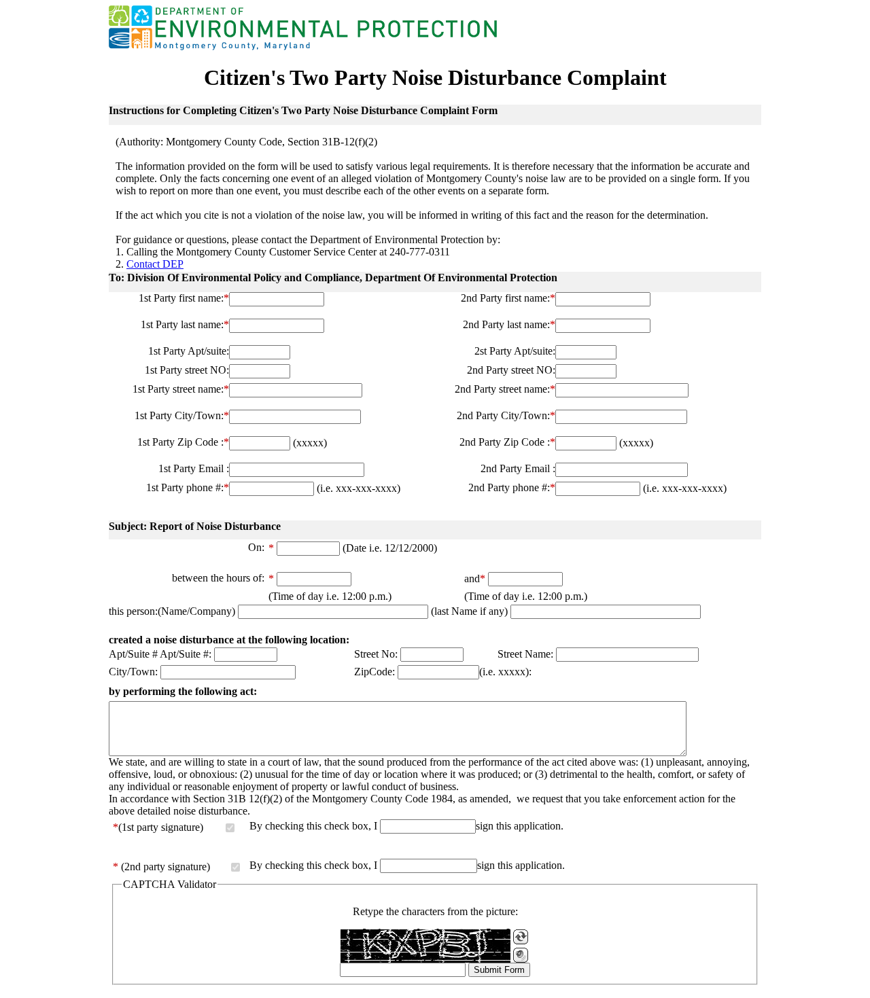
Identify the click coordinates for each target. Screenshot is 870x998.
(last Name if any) (470, 611)
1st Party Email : (193, 468)
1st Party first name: (184, 298)
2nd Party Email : (518, 468)
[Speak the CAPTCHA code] (520, 955)
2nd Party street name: (505, 389)
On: (256, 547)
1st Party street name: (181, 389)
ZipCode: (374, 671)
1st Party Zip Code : (183, 442)
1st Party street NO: (187, 370)
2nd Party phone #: (511, 487)
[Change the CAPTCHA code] (520, 936)
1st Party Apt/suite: (188, 351)
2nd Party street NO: (511, 370)
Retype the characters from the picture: (435, 911)
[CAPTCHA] (425, 946)
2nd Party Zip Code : (507, 442)
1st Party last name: (185, 324)
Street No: (376, 654)
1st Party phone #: (187, 487)
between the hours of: (218, 578)
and (474, 578)
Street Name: (525, 654)
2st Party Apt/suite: (514, 351)
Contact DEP (155, 264)
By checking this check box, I (313, 826)
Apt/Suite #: (185, 654)
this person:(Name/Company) (172, 611)
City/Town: (133, 671)
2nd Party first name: (508, 298)
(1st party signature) (160, 827)
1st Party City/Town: (182, 415)
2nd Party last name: (509, 324)
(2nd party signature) (165, 866)
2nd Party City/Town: (506, 415)
